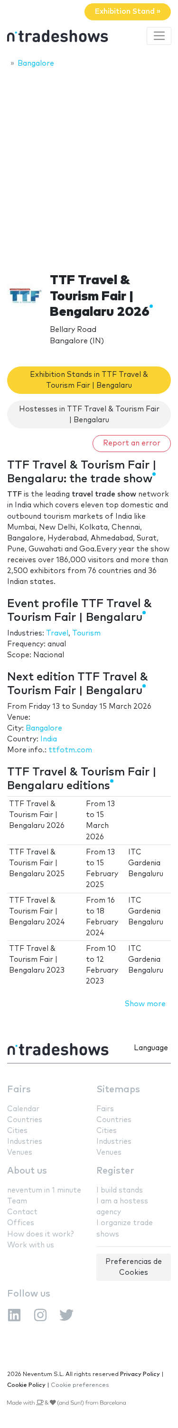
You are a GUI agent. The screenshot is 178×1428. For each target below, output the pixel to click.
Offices (20, 1223)
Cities (17, 1130)
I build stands (119, 1190)
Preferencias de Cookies (133, 1267)
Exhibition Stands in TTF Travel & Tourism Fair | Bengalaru (89, 380)
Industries (24, 1141)
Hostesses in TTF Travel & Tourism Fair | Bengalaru (89, 415)
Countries (24, 1119)
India (48, 739)
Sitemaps (118, 1089)
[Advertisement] (89, 167)
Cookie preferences (80, 1385)
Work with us (30, 1245)
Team (17, 1201)
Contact (22, 1212)
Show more (145, 1004)
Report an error (131, 443)
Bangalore (44, 728)
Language (151, 1048)
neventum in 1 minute (44, 1190)
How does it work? (40, 1234)
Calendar (23, 1109)
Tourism (86, 633)
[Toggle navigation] (159, 36)
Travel (57, 633)
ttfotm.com (70, 750)
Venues (19, 1152)
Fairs (19, 1089)
